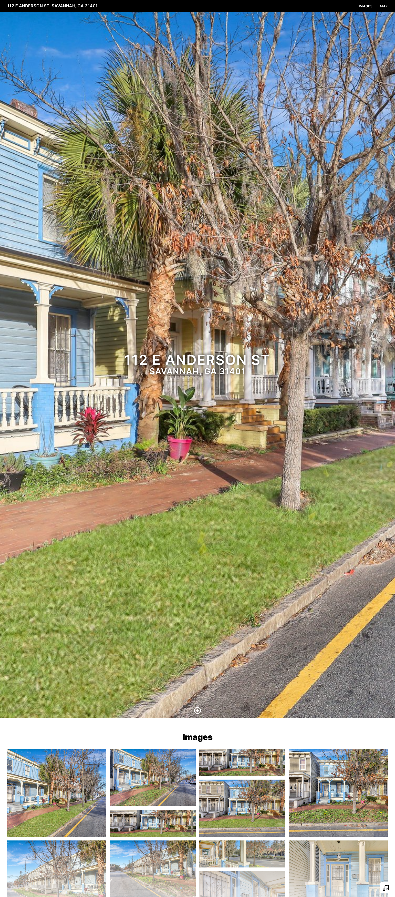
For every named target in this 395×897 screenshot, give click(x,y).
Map (384, 6)
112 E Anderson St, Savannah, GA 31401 (52, 5)
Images (366, 6)
